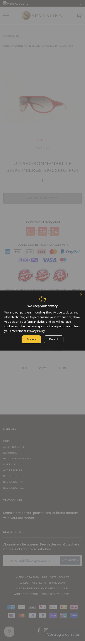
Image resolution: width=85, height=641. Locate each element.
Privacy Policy (36, 331)
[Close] (81, 294)
